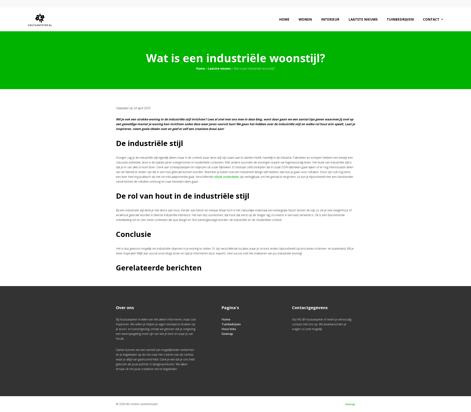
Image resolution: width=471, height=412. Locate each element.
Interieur (330, 19)
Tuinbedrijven (400, 19)
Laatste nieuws (363, 19)
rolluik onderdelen (226, 177)
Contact (431, 19)
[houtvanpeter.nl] (39, 19)
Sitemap (227, 334)
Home (284, 19)
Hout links (229, 329)
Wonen (305, 19)
